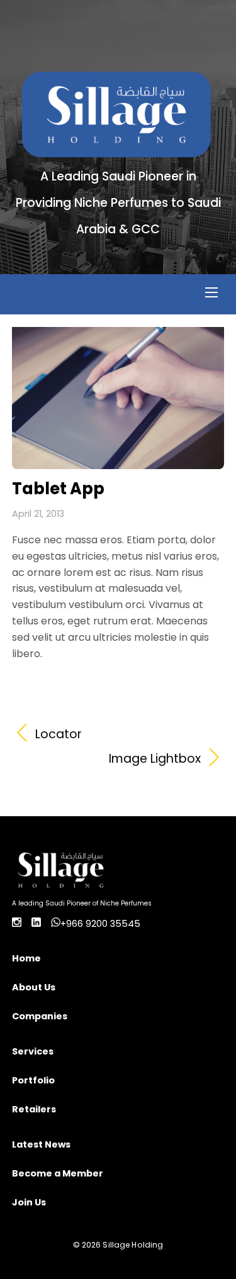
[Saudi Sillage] (116, 150)
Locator (58, 734)
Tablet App (58, 488)
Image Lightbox (106, 759)
